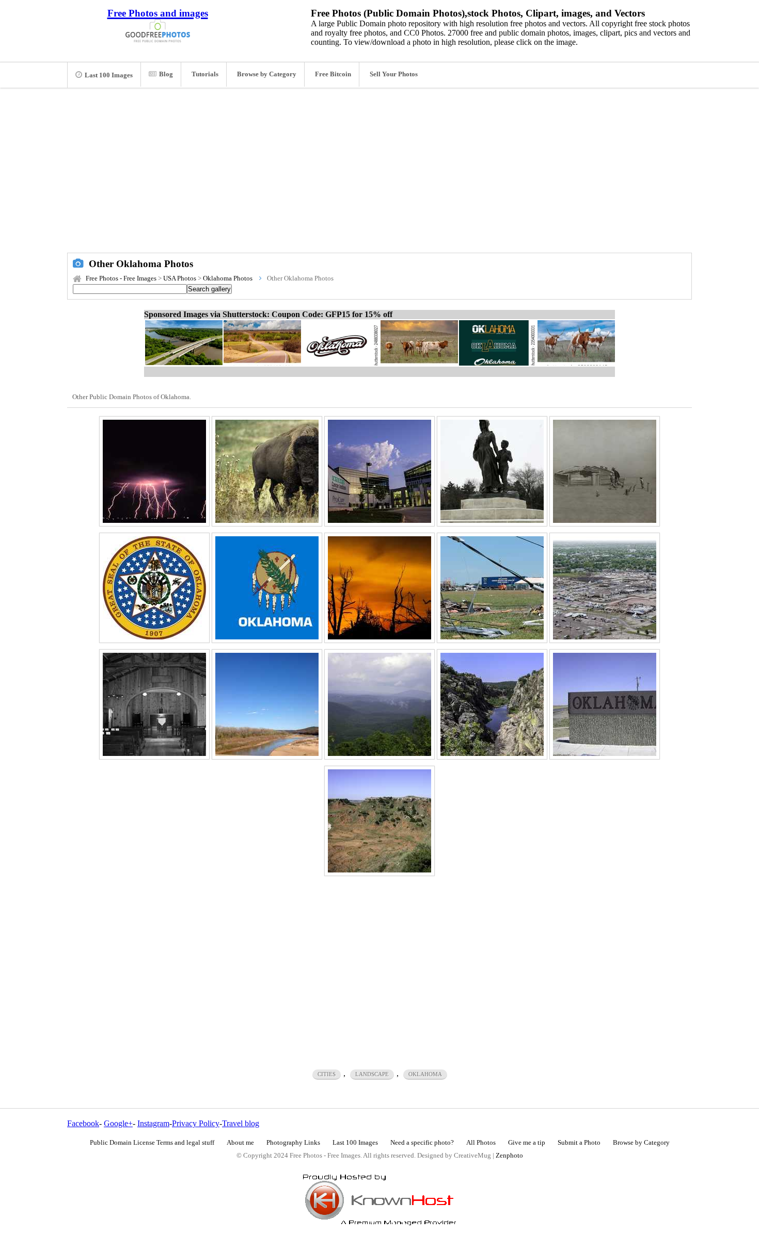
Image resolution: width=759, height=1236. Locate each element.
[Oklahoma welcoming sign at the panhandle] (604, 704)
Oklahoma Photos (227, 278)
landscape (372, 1074)
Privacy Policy (195, 1123)
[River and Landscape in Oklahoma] (267, 704)
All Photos (481, 1142)
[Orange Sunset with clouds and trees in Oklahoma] (379, 588)
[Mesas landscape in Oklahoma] (379, 821)
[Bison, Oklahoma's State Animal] (267, 471)
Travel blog (240, 1123)
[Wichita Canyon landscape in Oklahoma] (492, 704)
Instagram (153, 1123)
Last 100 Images (109, 75)
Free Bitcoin (333, 74)
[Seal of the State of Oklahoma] (154, 588)
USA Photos (179, 278)
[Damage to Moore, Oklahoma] (604, 588)
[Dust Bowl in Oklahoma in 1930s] (604, 471)
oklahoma (425, 1074)
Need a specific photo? (422, 1142)
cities (327, 1074)
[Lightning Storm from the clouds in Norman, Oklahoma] (154, 471)
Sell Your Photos (394, 74)
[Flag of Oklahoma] (267, 588)
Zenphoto (509, 1155)
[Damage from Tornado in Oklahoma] (492, 588)
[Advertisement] (379, 175)
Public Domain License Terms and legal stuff (152, 1142)
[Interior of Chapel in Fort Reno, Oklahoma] (154, 704)
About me (240, 1142)
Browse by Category (266, 74)
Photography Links (293, 1142)
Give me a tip (526, 1142)
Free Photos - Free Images (121, 278)
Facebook (83, 1123)
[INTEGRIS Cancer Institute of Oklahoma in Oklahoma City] (379, 471)
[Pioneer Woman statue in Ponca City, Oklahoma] (492, 471)
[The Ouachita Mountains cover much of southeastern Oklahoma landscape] (379, 704)
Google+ (118, 1123)
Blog (166, 74)
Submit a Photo (579, 1142)
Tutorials (205, 74)
